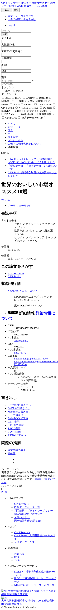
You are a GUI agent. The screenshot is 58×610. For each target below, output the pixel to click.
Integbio (30, 111)
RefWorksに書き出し (19, 405)
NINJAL (29, 104)
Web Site (5, 200)
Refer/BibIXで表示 (18, 418)
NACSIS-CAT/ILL (28, 107)
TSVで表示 (14, 428)
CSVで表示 (14, 431)
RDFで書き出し (17, 415)
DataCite (43, 97)
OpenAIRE (11, 117)
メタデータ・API (24, 542)
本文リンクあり (14, 91)
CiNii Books (14, 276)
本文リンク (7, 87)
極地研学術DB (46, 114)
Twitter (17, 560)
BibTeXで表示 (16, 425)
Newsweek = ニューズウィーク (25, 290)
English (11, 25)
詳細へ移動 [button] (16, 6)
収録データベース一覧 (27, 507)
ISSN (4, 64)
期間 (3, 77)
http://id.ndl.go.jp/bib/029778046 (31, 358)
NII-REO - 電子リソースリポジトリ (34, 585)
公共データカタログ (33, 117)
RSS (16, 557)
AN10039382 (21, 340)
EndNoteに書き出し (19, 408)
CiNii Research (22, 532)
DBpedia (47, 107)
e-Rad (18, 111)
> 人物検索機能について (27, 143)
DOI (3, 71)
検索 (16, 10)
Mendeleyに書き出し (19, 411)
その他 (11, 453)
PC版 (4, 492)
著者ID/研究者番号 (12, 51)
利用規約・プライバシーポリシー (33, 510)
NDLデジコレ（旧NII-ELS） (35, 101)
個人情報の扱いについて (28, 514)
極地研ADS (28, 114)
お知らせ (19, 554)
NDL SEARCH (16, 273)
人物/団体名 (8, 44)
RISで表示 (13, 421)
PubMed (43, 111)
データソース (9, 94)
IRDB (18, 97)
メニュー (7, 10)
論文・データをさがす (21, 16)
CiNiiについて (22, 504)
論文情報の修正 (17, 450)
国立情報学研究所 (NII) (27, 520)
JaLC (8, 97)
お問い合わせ (22, 517)
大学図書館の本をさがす (22, 19)
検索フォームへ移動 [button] (35, 6)
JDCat (16, 104)
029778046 (20, 352)
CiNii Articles (44, 104)
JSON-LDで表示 (17, 435)
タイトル (6, 38)
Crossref (30, 97)
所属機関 (6, 58)
